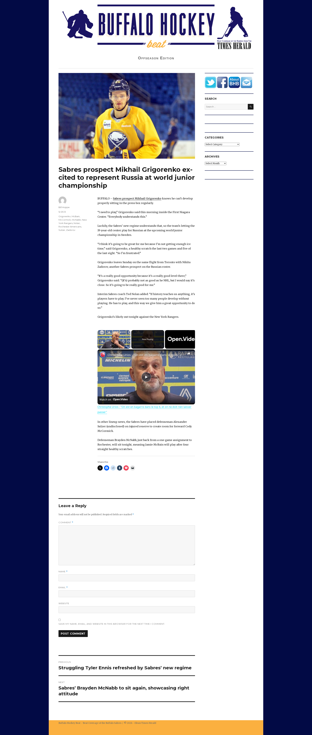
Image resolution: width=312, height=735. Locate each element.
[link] (102, 354)
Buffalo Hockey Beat (69, 723)
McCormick (64, 219)
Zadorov (70, 230)
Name (63, 571)
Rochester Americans (69, 226)
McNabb (76, 219)
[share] (188, 353)
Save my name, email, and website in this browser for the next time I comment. (111, 624)
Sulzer (61, 230)
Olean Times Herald (145, 723)
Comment (65, 522)
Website (63, 603)
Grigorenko (64, 216)
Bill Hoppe (64, 207)
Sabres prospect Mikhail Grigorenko (137, 198)
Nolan (77, 223)
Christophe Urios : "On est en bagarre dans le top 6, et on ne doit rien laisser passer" (146, 355)
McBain (76, 216)
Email (63, 587)
